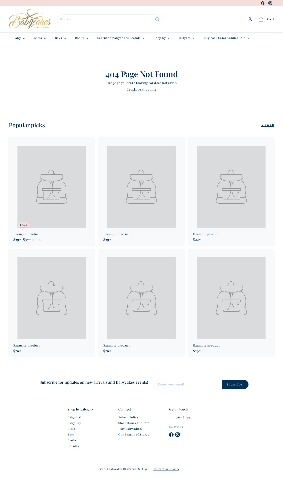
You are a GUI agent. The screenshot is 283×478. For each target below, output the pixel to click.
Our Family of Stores (133, 435)
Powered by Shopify (166, 469)
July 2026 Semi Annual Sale (225, 38)
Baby (17, 38)
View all (267, 125)
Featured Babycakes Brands (119, 38)
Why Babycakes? (130, 429)
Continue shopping (141, 89)
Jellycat (185, 38)
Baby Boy (74, 423)
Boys (59, 38)
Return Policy (128, 417)
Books (80, 38)
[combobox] (110, 19)
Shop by (160, 38)
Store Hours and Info (133, 423)
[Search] (157, 19)
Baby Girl (74, 417)
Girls (38, 38)
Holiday (73, 446)
